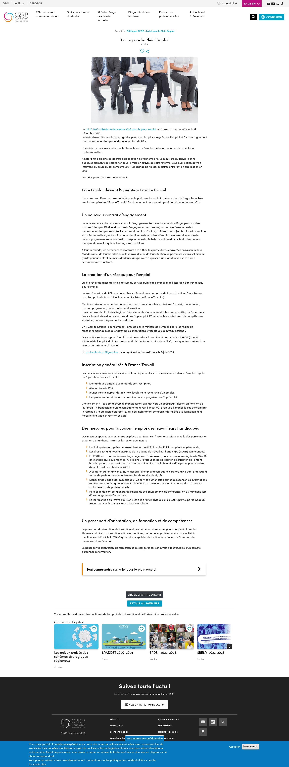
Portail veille (116, 725)
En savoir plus (37, 764)
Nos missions (164, 725)
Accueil (118, 31)
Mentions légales (119, 731)
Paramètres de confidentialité (144, 738)
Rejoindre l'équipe (168, 731)
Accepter (234, 746)
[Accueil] (16, 17)
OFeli (6, 3)
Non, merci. (250, 746)
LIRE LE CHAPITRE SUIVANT (144, 594)
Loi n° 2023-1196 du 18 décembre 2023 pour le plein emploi (120, 129)
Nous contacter (166, 737)
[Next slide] (229, 646)
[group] (76, 646)
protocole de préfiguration (102, 352)
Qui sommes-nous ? (168, 719)
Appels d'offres (118, 737)
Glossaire (115, 719)
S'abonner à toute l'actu (146, 704)
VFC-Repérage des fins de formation (107, 16)
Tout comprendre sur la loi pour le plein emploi (121, 569)
